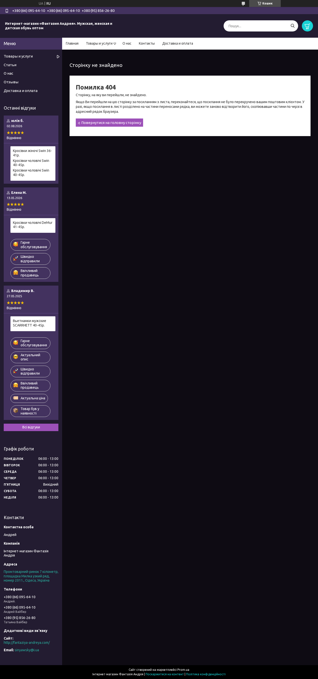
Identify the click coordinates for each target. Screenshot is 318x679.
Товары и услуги (99, 43)
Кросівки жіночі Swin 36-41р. (32, 153)
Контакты (147, 43)
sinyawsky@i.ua (27, 650)
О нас (126, 43)
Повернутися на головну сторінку (111, 122)
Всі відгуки (31, 427)
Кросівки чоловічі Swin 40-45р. (31, 163)
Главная (72, 43)
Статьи (10, 65)
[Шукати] (292, 25)
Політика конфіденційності (206, 674)
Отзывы (11, 82)
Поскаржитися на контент (165, 674)
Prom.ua (183, 669)
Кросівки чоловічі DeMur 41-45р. (32, 225)
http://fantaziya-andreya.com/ (27, 643)
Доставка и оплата (177, 43)
